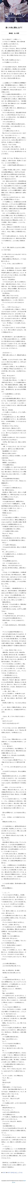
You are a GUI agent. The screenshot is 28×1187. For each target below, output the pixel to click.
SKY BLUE (14, 13)
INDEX (4, 1172)
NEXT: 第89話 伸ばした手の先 (14, 1172)
